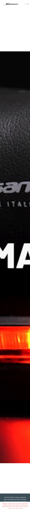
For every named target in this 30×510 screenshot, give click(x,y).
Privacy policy (19, 508)
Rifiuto (14, 508)
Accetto (10, 508)
